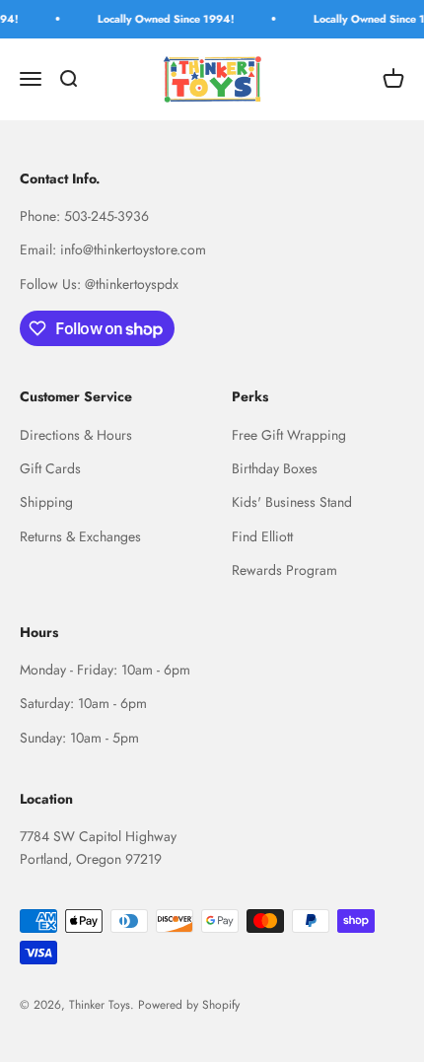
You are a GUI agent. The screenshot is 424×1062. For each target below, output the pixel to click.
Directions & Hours (76, 435)
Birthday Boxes (275, 468)
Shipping (46, 502)
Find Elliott (262, 536)
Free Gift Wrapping (289, 435)
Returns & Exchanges (80, 536)
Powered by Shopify (189, 1005)
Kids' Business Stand (292, 502)
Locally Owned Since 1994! (163, 19)
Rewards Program (284, 570)
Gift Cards (50, 468)
